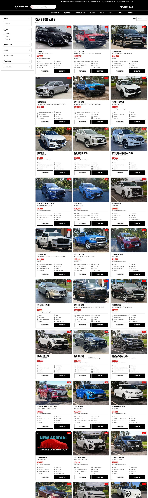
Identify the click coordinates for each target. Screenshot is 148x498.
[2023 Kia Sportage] (129, 88)
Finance (120, 13)
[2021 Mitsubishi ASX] (91, 139)
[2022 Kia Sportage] (54, 342)
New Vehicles (55, 13)
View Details (44, 71)
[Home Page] (21, 7)
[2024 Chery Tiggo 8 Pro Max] (54, 190)
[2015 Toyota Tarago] (129, 393)
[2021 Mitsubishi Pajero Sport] (54, 393)
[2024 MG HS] (54, 139)
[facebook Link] (132, 2)
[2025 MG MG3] (91, 393)
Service (92, 13)
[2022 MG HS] (54, 37)
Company (130, 13)
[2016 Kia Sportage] (129, 240)
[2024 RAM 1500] (129, 37)
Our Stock (67, 13)
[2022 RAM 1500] (91, 342)
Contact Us (62, 71)
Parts (102, 13)
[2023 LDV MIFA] (129, 190)
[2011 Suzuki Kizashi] (54, 291)
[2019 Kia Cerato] (54, 443)
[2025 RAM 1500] (91, 37)
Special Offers (80, 13)
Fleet (110, 13)
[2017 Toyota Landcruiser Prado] (129, 139)
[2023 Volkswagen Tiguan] (129, 342)
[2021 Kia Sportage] (91, 443)
